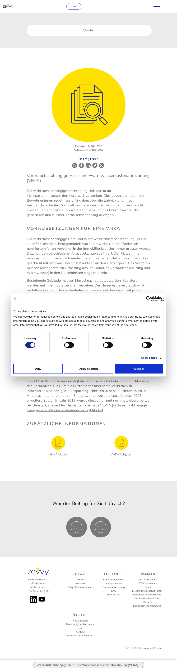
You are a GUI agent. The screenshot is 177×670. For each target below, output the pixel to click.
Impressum (146, 648)
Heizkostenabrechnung (147, 598)
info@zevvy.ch (38, 587)
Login (74, 6)
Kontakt (80, 632)
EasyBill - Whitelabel (80, 587)
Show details (149, 357)
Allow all (139, 368)
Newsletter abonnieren (80, 635)
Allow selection (88, 368)
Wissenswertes (114, 583)
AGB (128, 648)
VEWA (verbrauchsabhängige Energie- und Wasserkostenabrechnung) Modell (87, 407)
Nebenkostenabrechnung (147, 594)
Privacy (158, 648)
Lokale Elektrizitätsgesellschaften (147, 589)
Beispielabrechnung (114, 587)
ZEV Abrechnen (147, 579)
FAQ (113, 591)
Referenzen (113, 594)
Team (80, 628)
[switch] (69, 345)
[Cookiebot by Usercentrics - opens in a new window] (148, 298)
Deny (38, 368)
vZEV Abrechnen (147, 583)
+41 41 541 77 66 (38, 591)
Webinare (80, 583)
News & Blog (80, 620)
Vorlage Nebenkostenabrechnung (147, 604)
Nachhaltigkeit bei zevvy (80, 624)
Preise (80, 579)
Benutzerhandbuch (113, 579)
